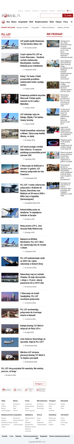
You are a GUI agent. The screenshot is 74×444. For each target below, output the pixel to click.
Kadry (38, 420)
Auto (50, 422)
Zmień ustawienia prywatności (59, 436)
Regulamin (43, 436)
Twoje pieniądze (18, 424)
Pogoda (51, 424)
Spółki (62, 406)
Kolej (50, 408)
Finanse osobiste (22, 27)
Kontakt (4, 436)
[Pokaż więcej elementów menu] (71, 22)
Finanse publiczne (18, 420)
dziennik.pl (27, 11)
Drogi (50, 406)
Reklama (18, 436)
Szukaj (69, 15)
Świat (3, 401)
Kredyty (15, 422)
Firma (15, 406)
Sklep (70, 11)
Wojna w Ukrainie (48, 27)
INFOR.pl (20, 11)
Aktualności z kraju (6, 422)
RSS (37, 438)
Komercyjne (40, 408)
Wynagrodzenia (29, 406)
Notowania (64, 401)
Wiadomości (52, 418)
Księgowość (40, 422)
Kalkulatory (29, 415)
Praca (27, 401)
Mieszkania (40, 406)
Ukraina (3, 406)
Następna (38, 384)
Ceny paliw (35, 27)
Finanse (15, 410)
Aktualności (16, 404)
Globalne (3, 420)
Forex (62, 408)
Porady (63, 424)
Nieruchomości (42, 401)
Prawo (39, 418)
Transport (52, 401)
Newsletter (52, 11)
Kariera (27, 408)
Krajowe (3, 418)
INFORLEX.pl (35, 11)
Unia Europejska (6, 410)
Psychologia (64, 422)
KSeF (14, 408)
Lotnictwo (51, 410)
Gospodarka (17, 415)
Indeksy (63, 404)
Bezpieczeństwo (7, 415)
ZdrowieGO (64, 415)
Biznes (15, 401)
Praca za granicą (30, 410)
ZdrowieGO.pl (44, 11)
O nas (11, 436)
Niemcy (3, 408)
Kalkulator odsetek (30, 426)
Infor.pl (39, 415)
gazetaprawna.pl (61, 11)
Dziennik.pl (52, 415)
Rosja (3, 404)
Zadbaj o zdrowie (63, 27)
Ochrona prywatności (30, 436)
